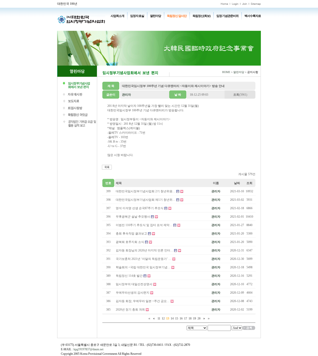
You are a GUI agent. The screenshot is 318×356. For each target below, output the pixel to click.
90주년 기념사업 (149, 23)
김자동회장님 (138, 27)
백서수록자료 (252, 16)
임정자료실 (137, 16)
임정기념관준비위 (227, 16)
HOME (226, 72)
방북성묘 (120, 27)
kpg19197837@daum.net (88, 349)
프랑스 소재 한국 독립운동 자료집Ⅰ (228, 23)
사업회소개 (117, 16)
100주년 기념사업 (125, 23)
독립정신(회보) (201, 16)
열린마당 (155, 16)
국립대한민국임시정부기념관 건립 (183, 23)
